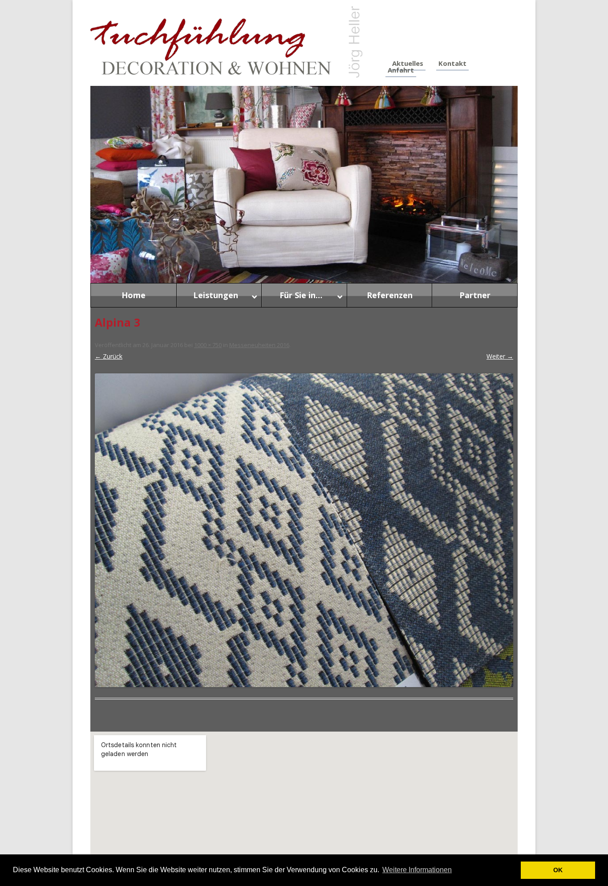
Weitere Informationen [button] (417, 870)
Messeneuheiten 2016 (259, 345)
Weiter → (499, 356)
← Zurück (108, 356)
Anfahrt (401, 69)
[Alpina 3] (304, 530)
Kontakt (452, 63)
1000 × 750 (208, 345)
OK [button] (558, 870)
